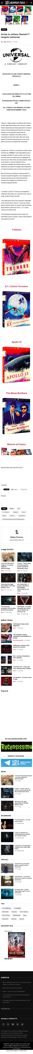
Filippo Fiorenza (7, 41)
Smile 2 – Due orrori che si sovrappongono (14, 991)
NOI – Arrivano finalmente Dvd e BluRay (21, 657)
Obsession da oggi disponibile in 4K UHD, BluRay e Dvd (8, 585)
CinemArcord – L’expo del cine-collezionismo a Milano (22, 667)
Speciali (21, 640)
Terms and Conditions (12, 1050)
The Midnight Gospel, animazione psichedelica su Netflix (22, 636)
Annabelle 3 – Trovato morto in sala (22, 678)
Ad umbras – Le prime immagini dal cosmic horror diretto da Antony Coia (24, 609)
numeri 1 (12, 515)
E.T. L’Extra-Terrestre (16, 286)
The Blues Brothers (16, 393)
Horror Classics (24, 911)
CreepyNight (17, 908)
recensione (22, 515)
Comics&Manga (6, 908)
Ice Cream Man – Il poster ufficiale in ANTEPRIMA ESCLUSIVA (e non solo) (23, 587)
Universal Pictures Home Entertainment (13, 519)
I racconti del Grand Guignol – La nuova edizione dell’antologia (7, 566)
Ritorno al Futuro (16, 444)
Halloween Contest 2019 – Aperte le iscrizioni (21, 646)
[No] (31, 1048)
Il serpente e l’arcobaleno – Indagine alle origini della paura (23, 847)
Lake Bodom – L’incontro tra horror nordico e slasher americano (23, 878)
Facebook (5, 1009)
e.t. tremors (6, 512)
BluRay (11, 508)
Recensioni (16, 640)
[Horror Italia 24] (17, 5)
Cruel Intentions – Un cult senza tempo (22, 820)
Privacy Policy (23, 1050)
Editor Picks (5, 911)
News (4, 29)
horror (23, 512)
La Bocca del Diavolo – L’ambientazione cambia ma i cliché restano (22, 834)
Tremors (16, 230)
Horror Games (6, 915)
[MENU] (2, 2)
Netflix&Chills (16, 915)
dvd (19, 508)
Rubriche (14, 919)
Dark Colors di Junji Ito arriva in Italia (12, 988)
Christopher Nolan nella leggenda (20, 624)
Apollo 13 (16, 342)
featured (15, 512)
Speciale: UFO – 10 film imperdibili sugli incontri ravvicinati (22, 891)
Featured (14, 911)
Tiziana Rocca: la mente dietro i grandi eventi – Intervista (22, 865)
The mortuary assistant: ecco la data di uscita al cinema (8, 608)
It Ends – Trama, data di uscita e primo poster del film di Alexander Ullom (24, 566)
